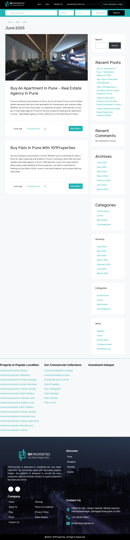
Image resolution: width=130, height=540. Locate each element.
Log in (99, 335)
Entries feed (102, 340)
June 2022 (102, 185)
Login (88, 4)
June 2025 (102, 162)
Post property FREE (113, 4)
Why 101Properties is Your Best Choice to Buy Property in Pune (108, 90)
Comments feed (104, 344)
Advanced (100, 13)
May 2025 (101, 167)
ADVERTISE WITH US (76, 4)
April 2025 (102, 171)
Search (116, 13)
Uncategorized (33, 128)
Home (10, 22)
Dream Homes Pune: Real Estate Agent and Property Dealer (108, 111)
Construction (103, 211)
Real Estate (102, 220)
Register (96, 4)
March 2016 (102, 189)
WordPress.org (104, 349)
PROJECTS (58, 4)
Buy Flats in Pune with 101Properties (42, 147)
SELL (48, 4)
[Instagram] (17, 489)
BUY (39, 4)
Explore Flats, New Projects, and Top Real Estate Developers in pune (109, 101)
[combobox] (66, 13)
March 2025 (102, 176)
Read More (76, 128)
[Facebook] (10, 489)
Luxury (100, 215)
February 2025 (103, 180)
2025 (18, 22)
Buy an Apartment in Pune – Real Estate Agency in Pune (106, 71)
